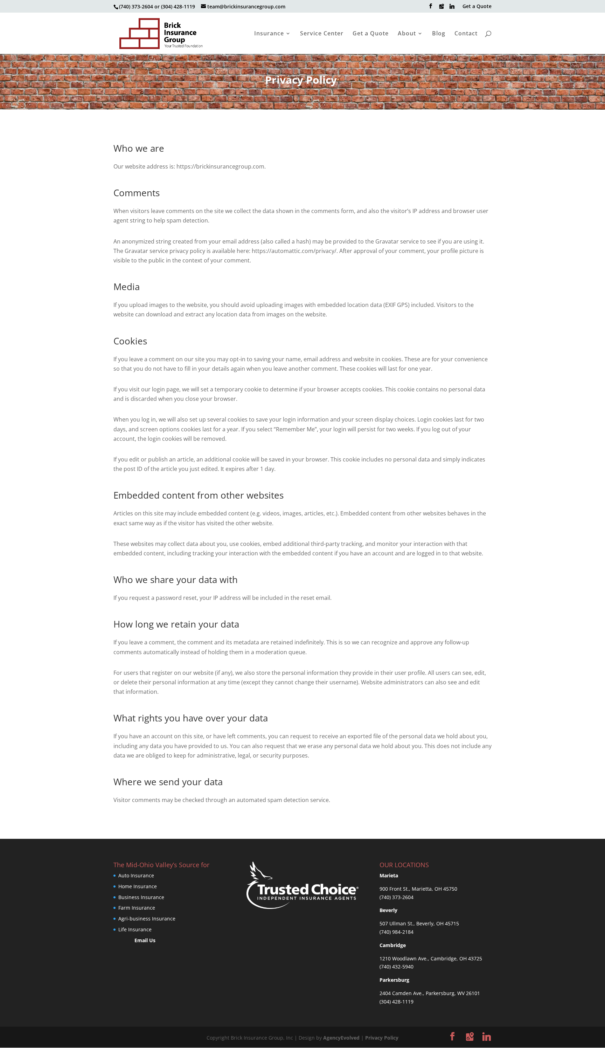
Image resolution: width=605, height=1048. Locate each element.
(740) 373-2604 (396, 897)
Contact (466, 34)
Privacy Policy (381, 1037)
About (407, 34)
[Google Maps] (441, 8)
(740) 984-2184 (396, 932)
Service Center (321, 34)
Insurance (269, 34)
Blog (438, 34)
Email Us (144, 940)
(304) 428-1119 (396, 1001)
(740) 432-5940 (396, 966)
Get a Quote (477, 6)
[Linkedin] (452, 8)
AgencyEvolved (341, 1037)
